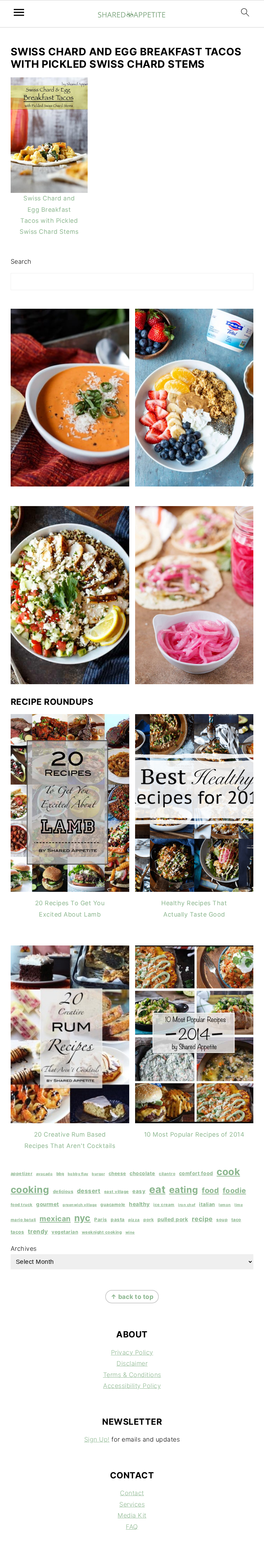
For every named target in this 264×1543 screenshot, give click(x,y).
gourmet (47, 1204)
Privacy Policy (132, 1352)
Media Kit (132, 1515)
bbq (60, 1173)
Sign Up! (97, 1439)
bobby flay (78, 1174)
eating (183, 1189)
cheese (117, 1173)
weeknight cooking (102, 1232)
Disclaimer (132, 1363)
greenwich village (80, 1205)
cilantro (167, 1173)
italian (207, 1204)
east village (116, 1191)
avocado (44, 1174)
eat (157, 1189)
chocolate (142, 1173)
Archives (24, 1248)
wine (130, 1232)
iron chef (187, 1205)
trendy (38, 1231)
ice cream (164, 1204)
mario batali (23, 1219)
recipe (202, 1219)
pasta (118, 1219)
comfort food (196, 1173)
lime (238, 1205)
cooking (30, 1189)
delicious (63, 1191)
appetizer (22, 1173)
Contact (132, 1493)
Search (21, 261)
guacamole (112, 1204)
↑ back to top (132, 1296)
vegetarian (65, 1232)
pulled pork (172, 1219)
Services (132, 1504)
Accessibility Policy (132, 1385)
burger (98, 1174)
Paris (100, 1219)
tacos (17, 1232)
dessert (89, 1190)
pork (148, 1219)
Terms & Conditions (132, 1374)
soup (222, 1219)
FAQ (132, 1526)
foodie (234, 1190)
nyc (82, 1217)
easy (138, 1191)
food (210, 1190)
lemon (225, 1205)
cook (228, 1172)
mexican (55, 1218)
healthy (139, 1204)
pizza (134, 1219)
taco (236, 1219)
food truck (22, 1204)
